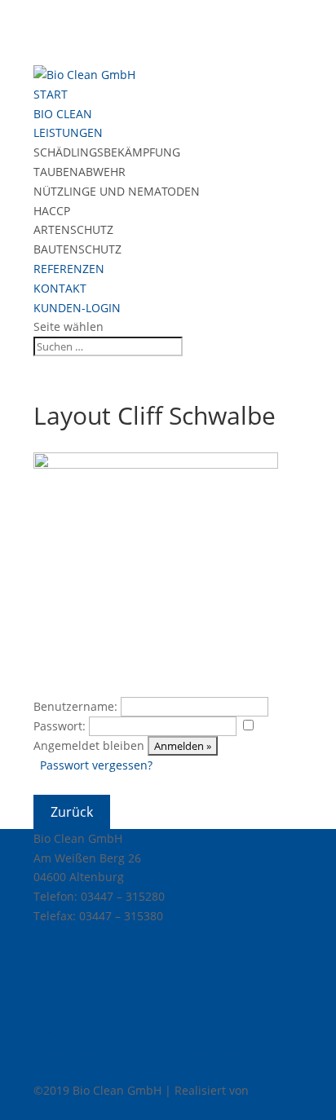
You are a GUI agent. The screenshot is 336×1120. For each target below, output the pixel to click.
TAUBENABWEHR (79, 171)
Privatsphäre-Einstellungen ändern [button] (129, 1032)
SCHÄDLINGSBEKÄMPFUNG (106, 152)
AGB (44, 955)
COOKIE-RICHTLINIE (86, 1013)
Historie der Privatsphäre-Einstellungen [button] (141, 1052)
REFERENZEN (68, 268)
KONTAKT (59, 288)
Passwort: (59, 726)
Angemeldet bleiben (88, 745)
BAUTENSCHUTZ (77, 249)
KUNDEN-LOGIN (77, 307)
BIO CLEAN (62, 113)
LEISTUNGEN (68, 132)
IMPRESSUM (66, 993)
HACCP (51, 210)
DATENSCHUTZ (73, 973)
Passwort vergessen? (96, 765)
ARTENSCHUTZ (73, 229)
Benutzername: (75, 706)
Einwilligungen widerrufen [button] (106, 1070)
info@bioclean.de (81, 935)
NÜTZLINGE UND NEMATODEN (116, 191)
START (50, 94)
